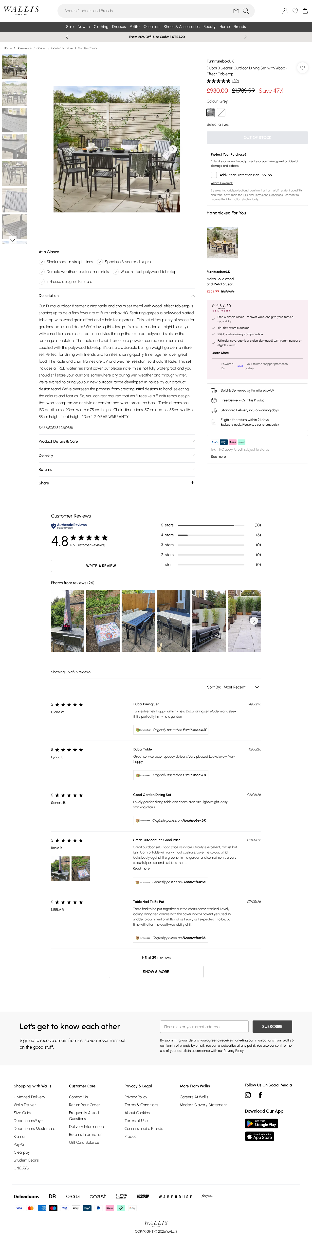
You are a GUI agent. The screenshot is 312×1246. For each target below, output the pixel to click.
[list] (117, 149)
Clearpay (22, 1152)
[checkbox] (257, 175)
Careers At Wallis (194, 1097)
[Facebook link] (260, 1095)
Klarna (19, 1136)
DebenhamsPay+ (28, 1120)
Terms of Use (136, 1120)
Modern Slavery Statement (203, 1104)
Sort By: (214, 687)
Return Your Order (84, 1104)
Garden (41, 48)
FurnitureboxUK (220, 61)
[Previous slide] (67, 37)
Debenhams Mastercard (34, 1128)
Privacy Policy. (234, 1051)
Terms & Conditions (141, 1104)
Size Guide (23, 1112)
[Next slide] (245, 37)
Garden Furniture (62, 48)
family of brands (178, 1045)
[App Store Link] (261, 1130)
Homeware (24, 48)
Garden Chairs (87, 48)
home (8, 48)
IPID (245, 195)
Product (131, 1136)
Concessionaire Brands (144, 1128)
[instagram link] (248, 1095)
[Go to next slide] (173, 149)
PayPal (19, 1144)
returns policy (270, 424)
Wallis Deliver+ (26, 1104)
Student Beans (26, 1160)
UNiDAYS (21, 1168)
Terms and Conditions (268, 195)
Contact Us (78, 1097)
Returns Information (85, 1134)
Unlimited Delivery (29, 1097)
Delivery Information (86, 1126)
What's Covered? (222, 183)
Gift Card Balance (84, 1142)
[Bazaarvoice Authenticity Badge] (69, 526)
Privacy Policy (136, 1097)
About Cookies (137, 1112)
